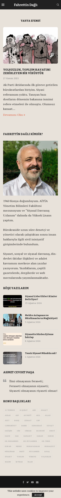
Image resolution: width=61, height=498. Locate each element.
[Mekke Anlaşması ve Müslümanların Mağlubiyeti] (12, 320)
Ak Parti (27, 415)
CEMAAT (27, 420)
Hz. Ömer (46, 441)
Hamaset (27, 436)
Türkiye (32, 457)
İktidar (19, 462)
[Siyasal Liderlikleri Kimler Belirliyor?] (12, 301)
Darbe (24, 426)
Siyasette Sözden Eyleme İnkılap (39, 336)
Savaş (47, 452)
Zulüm (8, 462)
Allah (48, 415)
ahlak (8, 415)
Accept (38, 494)
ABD (34, 410)
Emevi (52, 431)
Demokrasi (37, 426)
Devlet (50, 426)
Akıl (38, 415)
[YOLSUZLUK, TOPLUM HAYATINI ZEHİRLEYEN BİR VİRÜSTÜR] (30, 45)
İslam (30, 462)
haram (40, 436)
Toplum (20, 457)
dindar (28, 431)
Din (18, 431)
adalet (44, 410)
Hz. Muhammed (11, 441)
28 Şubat (24, 410)
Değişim (8, 431)
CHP (38, 420)
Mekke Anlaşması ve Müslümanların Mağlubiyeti (41, 317)
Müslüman (10, 452)
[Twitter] (27, 482)
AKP (17, 415)
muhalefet (50, 446)
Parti (21, 452)
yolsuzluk (46, 457)
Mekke (19, 446)
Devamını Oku (13, 115)
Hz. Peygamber (30, 441)
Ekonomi (40, 431)
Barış (16, 420)
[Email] (37, 482)
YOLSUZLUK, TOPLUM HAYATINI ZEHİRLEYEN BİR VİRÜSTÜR (27, 71)
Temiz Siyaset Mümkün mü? (41, 353)
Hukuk (51, 436)
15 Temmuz (10, 410)
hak (17, 436)
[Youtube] (32, 482)
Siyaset (8, 457)
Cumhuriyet (10, 426)
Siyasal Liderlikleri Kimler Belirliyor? (41, 298)
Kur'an (8, 446)
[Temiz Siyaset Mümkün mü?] (12, 358)
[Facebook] (23, 482)
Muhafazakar (33, 446)
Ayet (7, 420)
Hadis (7, 436)
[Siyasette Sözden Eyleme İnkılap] (12, 339)
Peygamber (34, 452)
